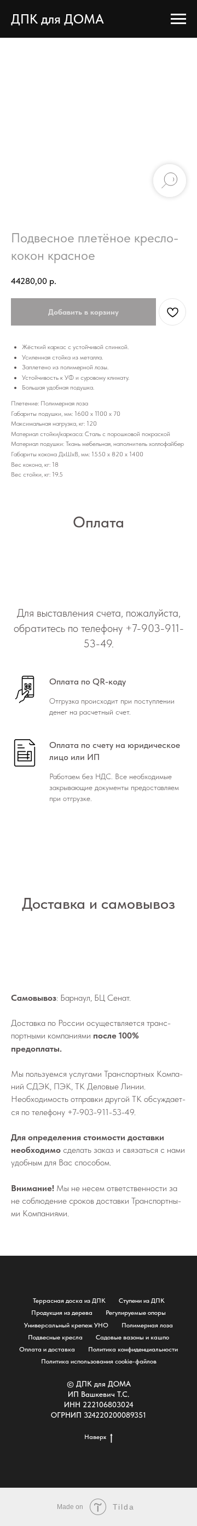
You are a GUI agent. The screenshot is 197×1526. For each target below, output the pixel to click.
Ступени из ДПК (142, 1300)
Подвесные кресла (55, 1337)
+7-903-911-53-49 (100, 1112)
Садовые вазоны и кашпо (132, 1337)
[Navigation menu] (178, 19)
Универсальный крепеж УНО (66, 1325)
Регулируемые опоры (136, 1312)
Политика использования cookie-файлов (99, 1361)
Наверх (95, 1437)
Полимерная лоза (147, 1325)
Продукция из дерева (61, 1312)
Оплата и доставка (47, 1349)
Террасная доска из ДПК (69, 1300)
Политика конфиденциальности (133, 1349)
